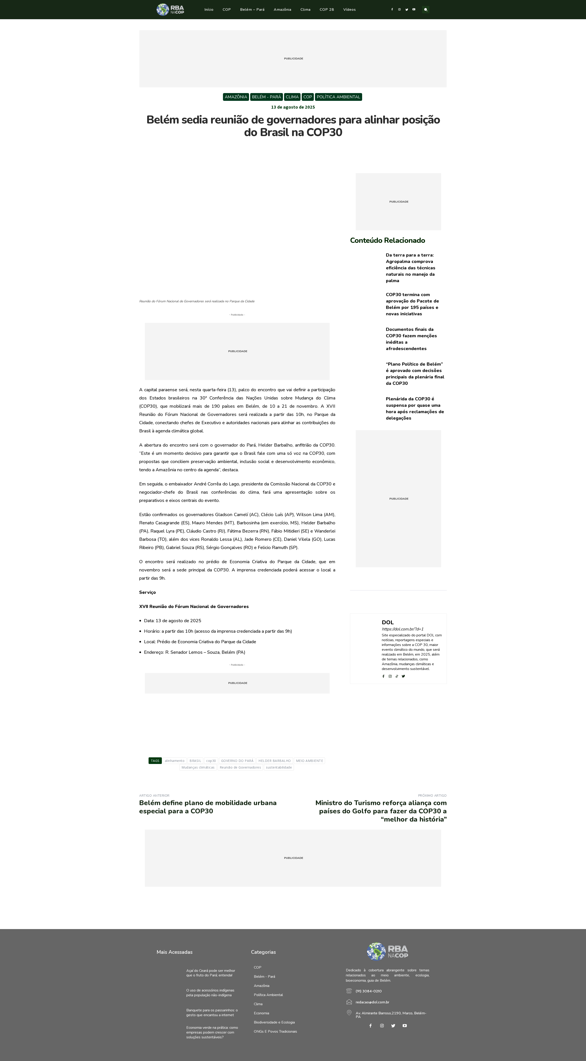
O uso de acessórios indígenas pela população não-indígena (210, 993)
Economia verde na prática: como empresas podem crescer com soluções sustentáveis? (212, 1032)
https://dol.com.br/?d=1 (402, 629)
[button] (425, 9)
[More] (314, 150)
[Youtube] (413, 9)
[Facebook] (392, 9)
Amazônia (236, 97)
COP (308, 97)
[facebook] (383, 675)
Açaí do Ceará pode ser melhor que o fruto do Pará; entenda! (210, 973)
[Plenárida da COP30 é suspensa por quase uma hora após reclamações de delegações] (364, 408)
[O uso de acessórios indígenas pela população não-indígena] (169, 993)
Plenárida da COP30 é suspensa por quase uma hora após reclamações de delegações (415, 408)
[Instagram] (399, 9)
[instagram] (390, 675)
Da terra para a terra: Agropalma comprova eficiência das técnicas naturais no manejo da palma (410, 268)
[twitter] (403, 675)
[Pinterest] (292, 150)
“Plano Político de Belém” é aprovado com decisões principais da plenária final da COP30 (415, 373)
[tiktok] (397, 675)
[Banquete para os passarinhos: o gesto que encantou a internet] (169, 1012)
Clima (292, 97)
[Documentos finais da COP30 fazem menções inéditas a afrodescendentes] (364, 339)
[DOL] (366, 649)
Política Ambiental (338, 97)
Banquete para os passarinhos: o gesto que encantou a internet (212, 1013)
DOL (388, 622)
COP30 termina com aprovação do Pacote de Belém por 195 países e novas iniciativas (412, 304)
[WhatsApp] (303, 150)
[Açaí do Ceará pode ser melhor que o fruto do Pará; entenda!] (169, 973)
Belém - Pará (266, 97)
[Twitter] (406, 9)
